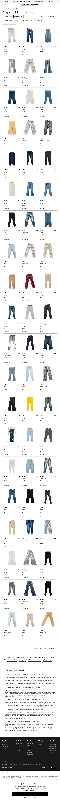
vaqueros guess (43, 657)
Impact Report (52, 748)
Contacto (40, 748)
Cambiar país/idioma (30, 798)
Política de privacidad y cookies (35, 764)
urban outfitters (20, 657)
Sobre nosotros (52, 744)
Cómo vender (30, 743)
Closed (9, 9)
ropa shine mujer (9, 657)
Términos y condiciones (21, 764)
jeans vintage (22, 661)
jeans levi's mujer (12, 661)
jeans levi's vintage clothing (12, 659)
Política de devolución (18, 749)
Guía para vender (29, 749)
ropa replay (50, 659)
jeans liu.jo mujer (41, 659)
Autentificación (19, 747)
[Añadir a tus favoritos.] (19, 46)
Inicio (4, 9)
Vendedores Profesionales (30, 753)
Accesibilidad (5, 764)
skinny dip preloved (37, 663)
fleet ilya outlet (47, 661)
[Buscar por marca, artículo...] (3, 4)
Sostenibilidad (52, 746)
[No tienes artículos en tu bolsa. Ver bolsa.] (57, 5)
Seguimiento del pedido (19, 744)
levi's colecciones (31, 657)
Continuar (30, 794)
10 (49, 648)
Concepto (4, 744)
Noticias (51, 753)
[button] (57, 5)
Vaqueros (23, 9)
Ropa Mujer (16, 9)
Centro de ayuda (40, 745)
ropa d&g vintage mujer (34, 661)
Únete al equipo (52, 750)
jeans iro (51, 657)
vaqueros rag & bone (28, 659)
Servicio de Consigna (5, 747)
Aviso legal (12, 764)
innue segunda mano (23, 663)
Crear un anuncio (29, 746)
